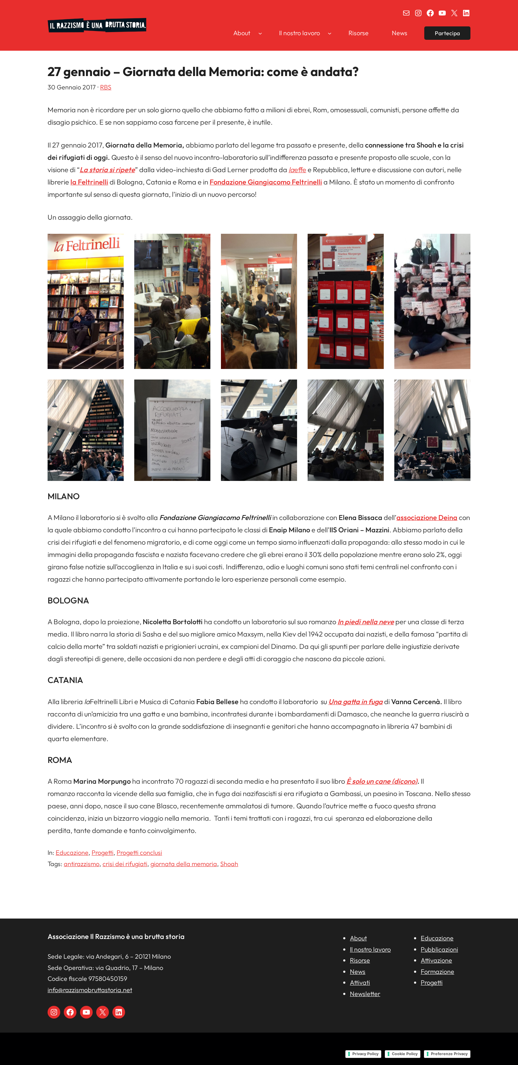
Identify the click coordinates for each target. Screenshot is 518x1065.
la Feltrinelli (89, 181)
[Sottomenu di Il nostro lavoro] (330, 33)
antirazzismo (81, 864)
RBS (105, 87)
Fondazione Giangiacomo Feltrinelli (266, 181)
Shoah (229, 864)
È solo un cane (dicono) (381, 781)
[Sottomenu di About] (260, 33)
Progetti (102, 852)
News (357, 971)
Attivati (360, 982)
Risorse (360, 960)
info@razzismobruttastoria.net (90, 990)
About (358, 938)
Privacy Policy (365, 1053)
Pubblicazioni (439, 949)
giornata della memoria (183, 864)
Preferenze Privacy (449, 1053)
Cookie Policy (405, 1053)
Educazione (72, 852)
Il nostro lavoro (370, 949)
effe (297, 169)
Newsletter (365, 994)
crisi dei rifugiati (125, 864)
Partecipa (447, 33)
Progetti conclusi (139, 852)
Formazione (437, 971)
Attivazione (436, 960)
